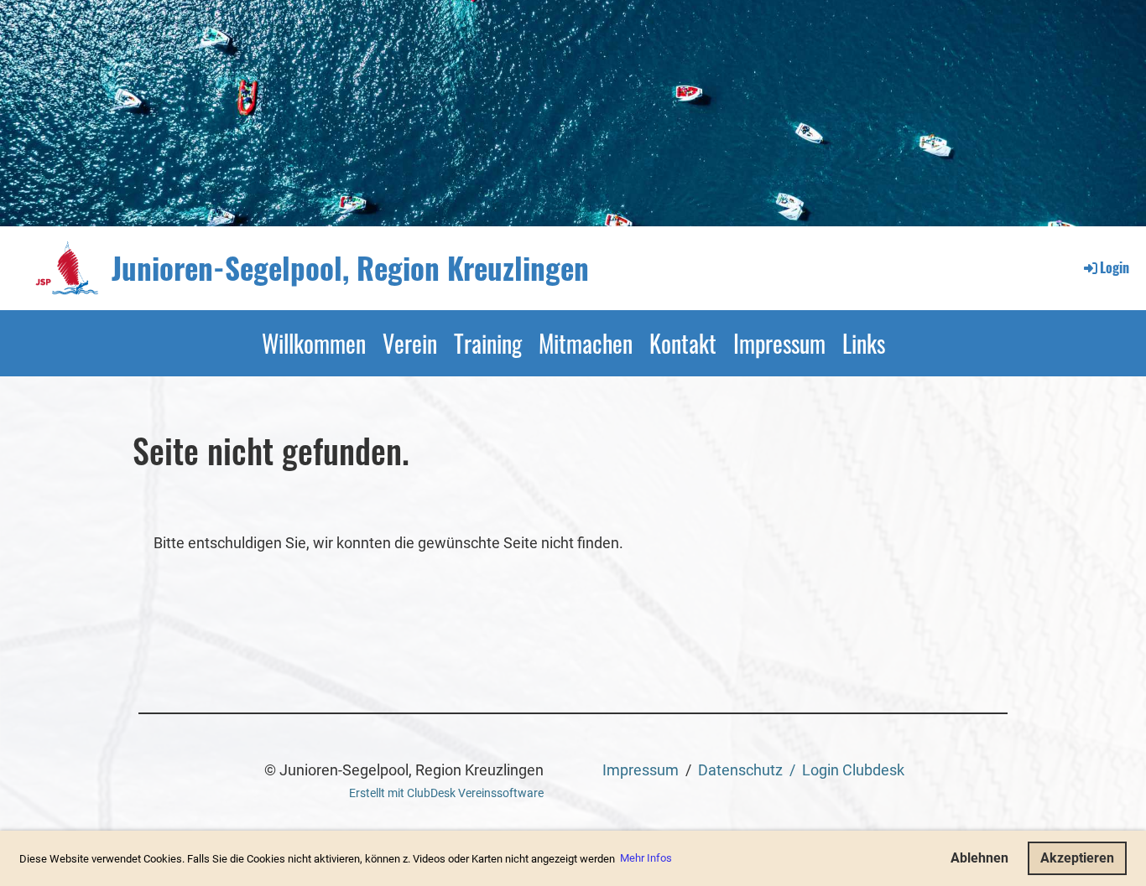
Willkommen (314, 343)
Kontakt (682, 343)
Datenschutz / (750, 770)
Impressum (779, 343)
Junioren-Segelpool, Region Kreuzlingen (350, 267)
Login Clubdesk (853, 770)
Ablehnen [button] (979, 858)
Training (488, 343)
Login (1114, 267)
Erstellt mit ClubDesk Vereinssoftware (446, 793)
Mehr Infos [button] (646, 858)
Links (863, 343)
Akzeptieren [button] (1077, 858)
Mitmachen (586, 343)
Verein (410, 343)
